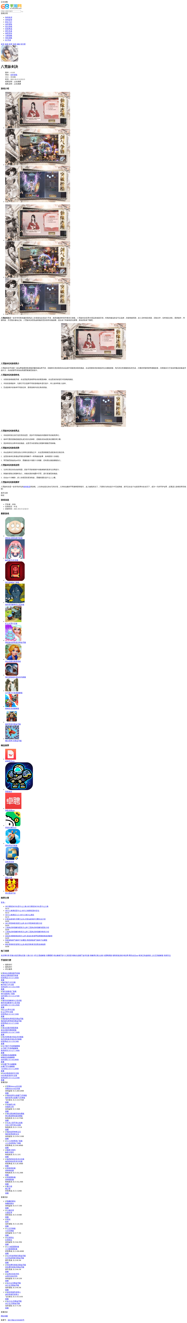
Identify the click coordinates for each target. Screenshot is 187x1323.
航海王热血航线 (145, 955)
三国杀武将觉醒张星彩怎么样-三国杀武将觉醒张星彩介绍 (27, 927)
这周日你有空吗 (11, 1276)
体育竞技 (8, 33)
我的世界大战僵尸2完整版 (15, 1098)
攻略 (18, 44)
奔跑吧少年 (9, 1107)
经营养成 (8, 29)
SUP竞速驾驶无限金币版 (14, 1258)
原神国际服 (9, 1179)
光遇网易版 (107, 955)
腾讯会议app (133, 955)
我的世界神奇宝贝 (12, 1134)
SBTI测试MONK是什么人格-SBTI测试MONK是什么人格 (26, 906)
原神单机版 (9, 1170)
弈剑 (7, 1222)
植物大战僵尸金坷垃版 (80, 955)
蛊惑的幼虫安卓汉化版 (14, 1161)
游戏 (6, 44)
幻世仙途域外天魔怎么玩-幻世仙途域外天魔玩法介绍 (25, 919)
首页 (2, 44)
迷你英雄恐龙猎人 (12, 1294)
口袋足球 (8, 1212)
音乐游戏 (8, 26)
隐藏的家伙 (9, 1203)
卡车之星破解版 (39, 955)
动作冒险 (8, 24)
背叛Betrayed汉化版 (12, 1088)
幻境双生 (8, 1240)
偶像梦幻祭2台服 (96, 955)
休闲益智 (8, 20)
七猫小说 (29, 955)
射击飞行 (8, 22)
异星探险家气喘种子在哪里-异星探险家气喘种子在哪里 (26, 940)
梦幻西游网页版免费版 (14, 1116)
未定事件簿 (5, 955)
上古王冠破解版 (157, 955)
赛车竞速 (8, 31)
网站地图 (4, 1316)
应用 (10, 44)
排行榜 (23, 44)
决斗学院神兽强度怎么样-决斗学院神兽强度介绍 (23, 923)
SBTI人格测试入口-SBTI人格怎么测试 (19, 915)
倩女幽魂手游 (58, 955)
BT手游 (8, 40)
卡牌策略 (8, 35)
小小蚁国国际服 (11, 1249)
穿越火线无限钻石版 (18, 955)
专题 (14, 44)
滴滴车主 (167, 955)
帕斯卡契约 (9, 1152)
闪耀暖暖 (49, 955)
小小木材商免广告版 (13, 1143)
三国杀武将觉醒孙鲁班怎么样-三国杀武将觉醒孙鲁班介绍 (27, 932)
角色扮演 (8, 17)
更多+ (3, 902)
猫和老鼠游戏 (117, 955)
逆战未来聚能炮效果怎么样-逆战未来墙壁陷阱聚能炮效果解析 (28, 936)
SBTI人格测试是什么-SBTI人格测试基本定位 (22, 911)
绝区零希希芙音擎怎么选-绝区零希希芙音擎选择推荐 (25, 944)
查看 (7, 1093)
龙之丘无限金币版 (12, 1285)
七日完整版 (9, 1231)
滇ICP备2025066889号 (16, 1320)
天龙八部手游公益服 (13, 1125)
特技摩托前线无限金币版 (14, 1267)
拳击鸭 (125, 955)
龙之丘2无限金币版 (12, 1303)
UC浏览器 (68, 955)
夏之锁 (7, 1189)
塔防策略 (8, 38)
